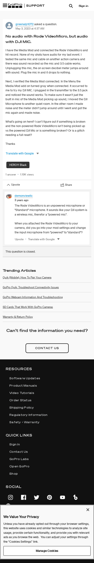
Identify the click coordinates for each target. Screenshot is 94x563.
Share (68, 185)
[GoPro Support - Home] (26, 5)
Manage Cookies (47, 551)
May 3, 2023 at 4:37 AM (30, 28)
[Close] (88, 510)
